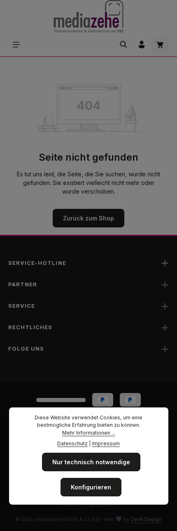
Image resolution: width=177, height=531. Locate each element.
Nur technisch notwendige (91, 462)
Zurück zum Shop (88, 218)
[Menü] (16, 44)
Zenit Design (146, 519)
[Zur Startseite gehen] (88, 16)
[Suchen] (123, 44)
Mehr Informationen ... (88, 433)
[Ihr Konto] (141, 44)
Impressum (106, 443)
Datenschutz (72, 443)
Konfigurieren (91, 487)
